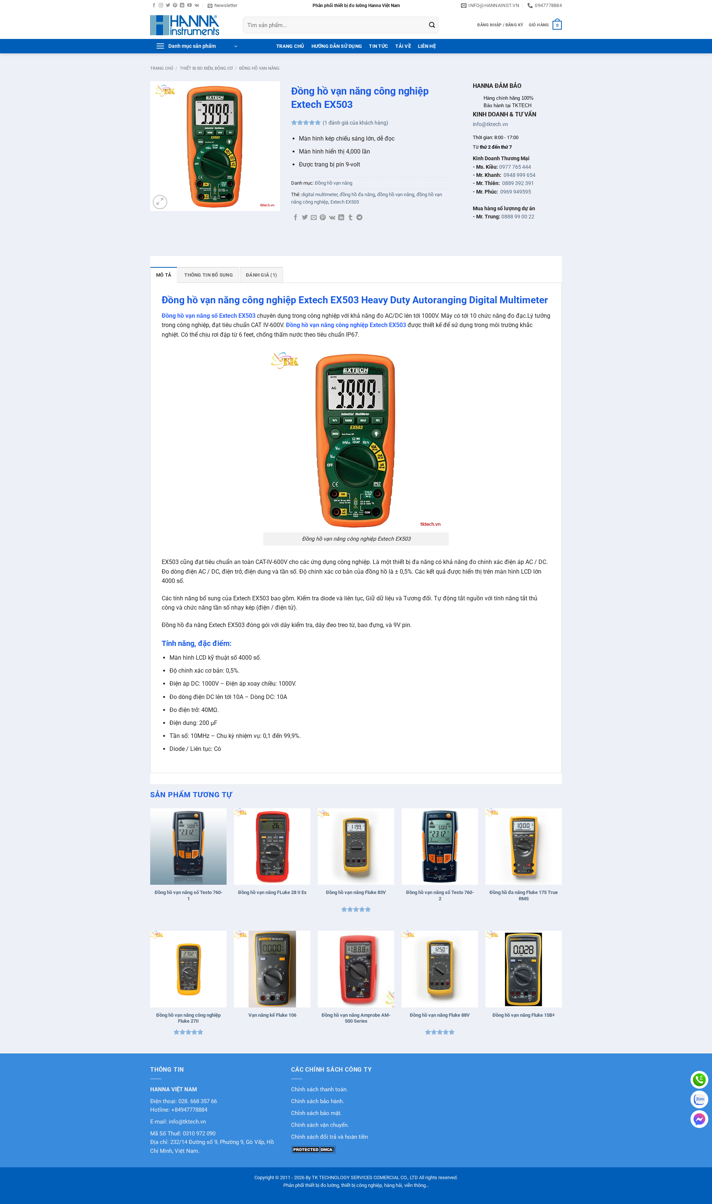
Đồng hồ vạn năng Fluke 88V (440, 1015)
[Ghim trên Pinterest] (323, 217)
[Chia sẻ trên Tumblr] (350, 217)
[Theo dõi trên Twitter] (168, 5)
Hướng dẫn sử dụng (337, 46)
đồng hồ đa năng (357, 194)
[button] (222, 5)
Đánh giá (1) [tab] (261, 275)
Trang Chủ (290, 46)
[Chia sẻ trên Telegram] (359, 217)
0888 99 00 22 (517, 217)
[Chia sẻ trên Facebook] (296, 217)
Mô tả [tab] (163, 275)
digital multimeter (319, 194)
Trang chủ (161, 68)
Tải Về (403, 46)
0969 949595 (515, 192)
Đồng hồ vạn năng (259, 68)
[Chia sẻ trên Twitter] (305, 217)
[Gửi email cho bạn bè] (314, 217)
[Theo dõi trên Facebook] (154, 5)
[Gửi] (432, 25)
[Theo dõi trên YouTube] (189, 5)
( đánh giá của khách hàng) (355, 123)
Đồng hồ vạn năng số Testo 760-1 (188, 895)
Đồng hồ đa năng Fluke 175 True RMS (524, 895)
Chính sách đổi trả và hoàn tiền (329, 1137)
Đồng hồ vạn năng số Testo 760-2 (440, 895)
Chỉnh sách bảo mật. (316, 1113)
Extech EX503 (344, 202)
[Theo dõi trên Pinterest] (175, 5)
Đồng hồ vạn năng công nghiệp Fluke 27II (188, 1018)
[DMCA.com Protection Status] (313, 1149)
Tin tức (378, 46)
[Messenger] (699, 1119)
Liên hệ (427, 46)
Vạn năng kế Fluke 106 (272, 1015)
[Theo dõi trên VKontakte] (196, 5)
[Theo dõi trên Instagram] (161, 5)
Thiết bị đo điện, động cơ (206, 68)
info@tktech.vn (490, 124)
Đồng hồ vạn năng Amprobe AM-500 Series (356, 1018)
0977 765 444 (515, 167)
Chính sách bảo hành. (317, 1101)
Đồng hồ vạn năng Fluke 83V (356, 892)
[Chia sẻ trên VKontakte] (332, 217)
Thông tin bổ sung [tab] (208, 275)
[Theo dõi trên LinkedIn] (182, 5)
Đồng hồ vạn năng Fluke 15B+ (523, 1015)
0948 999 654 (519, 175)
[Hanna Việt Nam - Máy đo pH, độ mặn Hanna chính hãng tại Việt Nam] (191, 25)
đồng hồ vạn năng (395, 194)
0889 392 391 (518, 183)
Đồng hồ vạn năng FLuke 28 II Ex (272, 892)
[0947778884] (699, 1080)
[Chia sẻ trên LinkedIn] (341, 217)
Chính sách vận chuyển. (320, 1125)
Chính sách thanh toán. (319, 1089)
